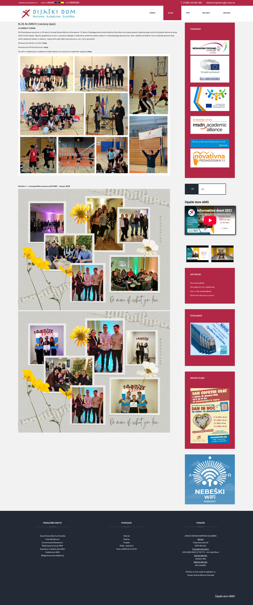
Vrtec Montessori (52, 539)
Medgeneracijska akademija (52, 555)
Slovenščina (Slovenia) (27, 3)
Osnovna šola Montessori (52, 543)
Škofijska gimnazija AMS (52, 546)
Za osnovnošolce (197, 283)
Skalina (126, 539)
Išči (192, 189)
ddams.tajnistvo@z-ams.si (220, 2)
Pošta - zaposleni (127, 546)
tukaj (45, 43)
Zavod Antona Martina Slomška (52, 536)
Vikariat (126, 536)
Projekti (126, 543)
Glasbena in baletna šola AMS (52, 549)
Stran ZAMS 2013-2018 (126, 549)
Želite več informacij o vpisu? (202, 295)
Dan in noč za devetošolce (200, 291)
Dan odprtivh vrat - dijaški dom (202, 287)
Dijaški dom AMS (52, 552)
